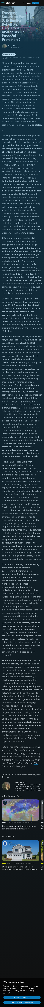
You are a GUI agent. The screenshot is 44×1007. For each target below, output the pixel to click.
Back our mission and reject (22, 1002)
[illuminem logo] (8, 3)
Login (29, 3)
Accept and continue (22, 997)
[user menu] (41, 3)
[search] (24, 3)
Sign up (36, 3)
